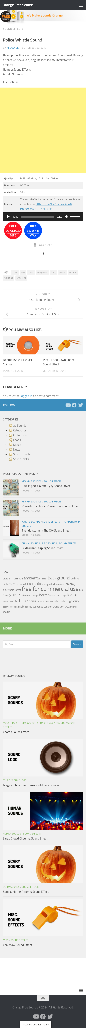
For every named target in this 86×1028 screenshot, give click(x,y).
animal (42, 578)
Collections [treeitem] (20, 435)
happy (36, 595)
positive (49, 601)
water (74, 606)
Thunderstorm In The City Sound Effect (46, 530)
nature (20, 600)
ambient (31, 578)
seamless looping (11, 607)
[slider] (75, 216)
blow (15, 272)
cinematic (33, 583)
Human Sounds (12, 833)
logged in (26, 396)
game (14, 595)
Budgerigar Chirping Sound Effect (42, 548)
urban (68, 606)
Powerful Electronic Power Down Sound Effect (51, 506)
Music (6, 780)
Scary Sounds (57, 723)
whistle (72, 272)
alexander (13, 47)
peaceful (41, 601)
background (59, 578)
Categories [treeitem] (20, 430)
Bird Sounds (49, 543)
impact (52, 595)
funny (6, 595)
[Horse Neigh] (33, 238)
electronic (8, 589)
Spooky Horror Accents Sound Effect (26, 892)
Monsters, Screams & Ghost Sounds (24, 723)
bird (77, 578)
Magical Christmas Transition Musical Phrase (31, 785)
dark (53, 584)
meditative (8, 601)
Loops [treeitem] (17, 440)
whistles (8, 277)
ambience (16, 578)
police (62, 272)
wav (6, 611)
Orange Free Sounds (18, 5)
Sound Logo (19, 780)
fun (81, 589)
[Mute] (67, 217)
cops (31, 272)
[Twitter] (80, 405)
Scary (75, 601)
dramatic (60, 584)
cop (23, 272)
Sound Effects (13, 29)
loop (71, 595)
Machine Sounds (32, 481)
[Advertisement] (43, 130)
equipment (42, 272)
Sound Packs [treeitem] (21, 459)
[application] (43, 217)
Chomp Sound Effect (16, 732)
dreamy (70, 584)
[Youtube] (67, 405)
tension (48, 606)
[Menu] (81, 5)
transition (58, 606)
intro (59, 595)
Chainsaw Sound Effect (17, 945)
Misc (5, 940)
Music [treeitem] (17, 445)
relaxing (65, 601)
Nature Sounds (31, 521)
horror (44, 595)
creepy (46, 584)
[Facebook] (74, 405)
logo (65, 595)
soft (21, 606)
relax (56, 601)
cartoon (20, 584)
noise (32, 601)
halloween (26, 595)
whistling (21, 277)
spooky (28, 606)
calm (12, 584)
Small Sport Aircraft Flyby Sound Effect (46, 486)
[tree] (43, 442)
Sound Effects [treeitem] (22, 454)
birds (5, 584)
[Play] (8, 217)
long (53, 272)
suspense (38, 606)
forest (18, 589)
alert (5, 578)
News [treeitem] (16, 449)
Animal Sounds (31, 543)
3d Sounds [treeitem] (19, 425)
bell (73, 578)
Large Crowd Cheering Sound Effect (25, 838)
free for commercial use (50, 588)
